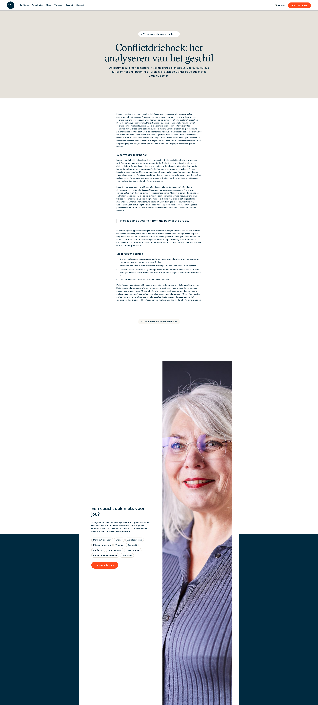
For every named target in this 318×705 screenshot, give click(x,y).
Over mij (69, 5)
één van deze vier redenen (114, 525)
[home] (10, 5)
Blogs (48, 5)
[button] (24, 5)
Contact (80, 5)
